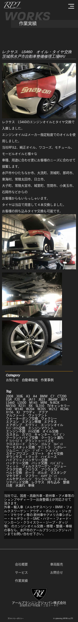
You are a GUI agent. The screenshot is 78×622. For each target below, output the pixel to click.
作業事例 (47, 380)
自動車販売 (30, 380)
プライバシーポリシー (16, 618)
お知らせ (12, 380)
